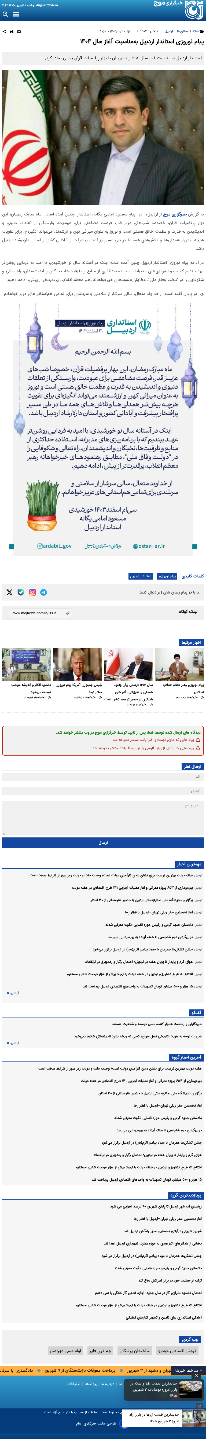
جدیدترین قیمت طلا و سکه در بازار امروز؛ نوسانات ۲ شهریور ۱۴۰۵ (153, 1390)
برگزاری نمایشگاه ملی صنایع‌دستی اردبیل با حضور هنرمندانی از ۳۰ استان (150, 1093)
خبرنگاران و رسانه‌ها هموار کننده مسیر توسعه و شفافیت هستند (157, 1024)
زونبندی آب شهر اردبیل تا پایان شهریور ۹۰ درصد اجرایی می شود (156, 1206)
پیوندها (90, 1384)
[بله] (21, 592)
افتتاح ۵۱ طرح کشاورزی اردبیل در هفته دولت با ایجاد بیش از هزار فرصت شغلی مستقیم (139, 1167)
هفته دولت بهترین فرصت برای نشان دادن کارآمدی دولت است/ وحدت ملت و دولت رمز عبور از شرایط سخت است (120, 1068)
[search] (5, 14)
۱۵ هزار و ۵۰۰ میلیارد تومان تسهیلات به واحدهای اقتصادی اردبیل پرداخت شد (147, 1179)
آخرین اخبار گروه (186, 1057)
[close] (196, 1375)
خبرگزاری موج (174, 214)
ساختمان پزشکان (135, 1351)
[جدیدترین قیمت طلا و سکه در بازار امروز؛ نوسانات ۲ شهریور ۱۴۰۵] (191, 1389)
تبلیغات (74, 1384)
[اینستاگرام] (32, 592)
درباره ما (107, 1384)
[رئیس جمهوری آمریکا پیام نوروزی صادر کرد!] (77, 664)
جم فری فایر (100, 1351)
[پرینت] (12, 32)
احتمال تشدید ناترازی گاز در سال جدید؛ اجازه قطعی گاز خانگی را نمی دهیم (148, 1293)
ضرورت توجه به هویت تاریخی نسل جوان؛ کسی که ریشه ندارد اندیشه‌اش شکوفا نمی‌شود (138, 1036)
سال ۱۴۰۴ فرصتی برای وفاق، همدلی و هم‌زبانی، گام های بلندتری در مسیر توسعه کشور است (128, 692)
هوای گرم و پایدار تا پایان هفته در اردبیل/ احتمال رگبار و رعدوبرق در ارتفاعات (147, 1155)
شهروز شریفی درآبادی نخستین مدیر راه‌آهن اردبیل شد (163, 1231)
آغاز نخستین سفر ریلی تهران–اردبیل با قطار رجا (168, 1105)
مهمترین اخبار (189, 864)
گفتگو (196, 1012)
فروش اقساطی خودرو (177, 1351)
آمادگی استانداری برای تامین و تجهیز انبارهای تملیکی (164, 1317)
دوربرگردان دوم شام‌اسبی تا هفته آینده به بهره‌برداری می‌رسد (159, 1130)
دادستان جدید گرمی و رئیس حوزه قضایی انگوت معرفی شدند (158, 1118)
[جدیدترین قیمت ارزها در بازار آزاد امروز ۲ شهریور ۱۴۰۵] (194, 1418)
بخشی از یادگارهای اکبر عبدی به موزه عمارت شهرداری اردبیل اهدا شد (153, 1243)
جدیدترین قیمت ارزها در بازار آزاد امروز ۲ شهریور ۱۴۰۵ (154, 1418)
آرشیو (14, 993)
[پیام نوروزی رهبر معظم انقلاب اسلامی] (179, 664)
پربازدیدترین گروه (186, 1195)
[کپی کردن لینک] (41, 613)
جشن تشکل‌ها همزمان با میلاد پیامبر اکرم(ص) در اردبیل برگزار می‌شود (152, 1142)
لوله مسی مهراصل (65, 1351)
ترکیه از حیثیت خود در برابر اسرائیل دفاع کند (170, 1280)
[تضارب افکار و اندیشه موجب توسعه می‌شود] (26, 664)
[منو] (16, 14)
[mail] (19, 32)
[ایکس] (9, 592)
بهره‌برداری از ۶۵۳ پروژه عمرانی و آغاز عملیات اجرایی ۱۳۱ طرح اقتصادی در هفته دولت (141, 1081)
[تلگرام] (43, 592)
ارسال (103, 843)
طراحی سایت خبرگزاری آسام (96, 1423)
